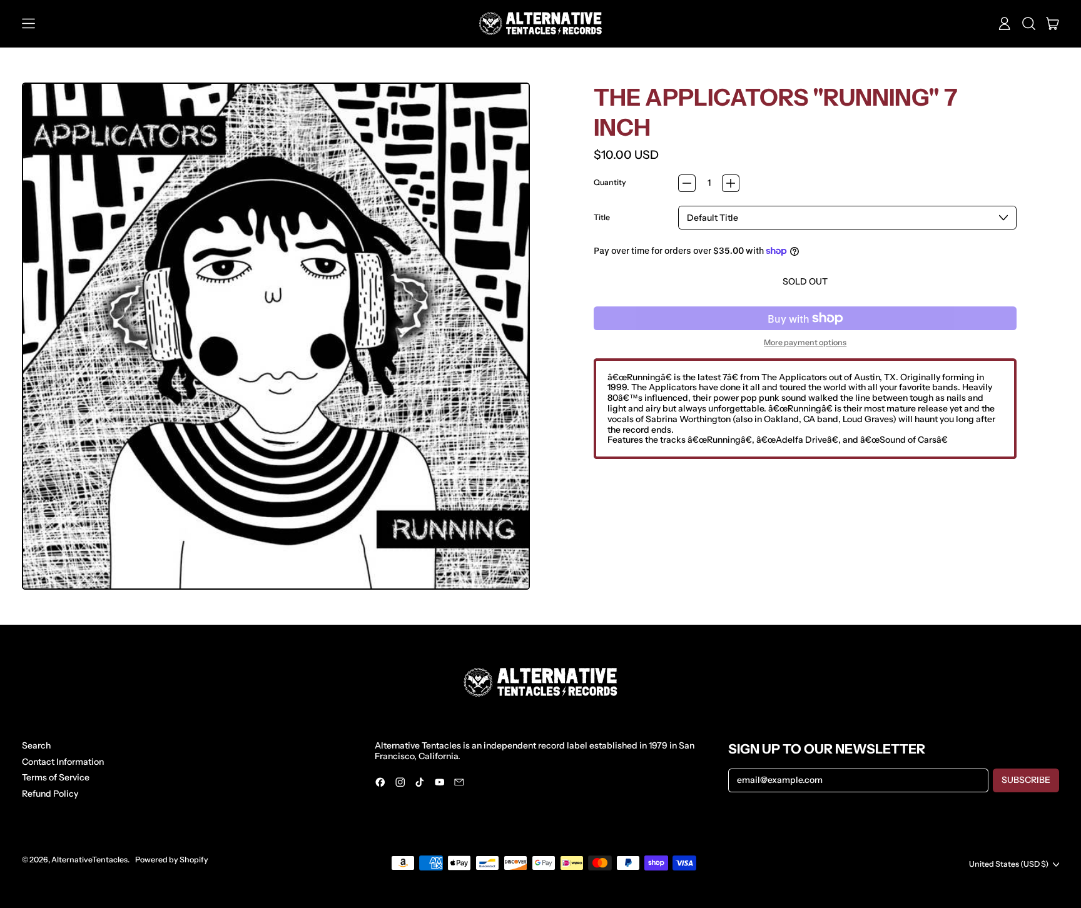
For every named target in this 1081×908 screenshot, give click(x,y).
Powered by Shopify (171, 859)
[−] (687, 183)
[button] (1029, 24)
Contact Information (63, 761)
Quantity (610, 182)
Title (602, 217)
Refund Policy (50, 793)
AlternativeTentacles (89, 859)
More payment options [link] (805, 342)
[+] (730, 183)
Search (36, 745)
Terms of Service (55, 777)
